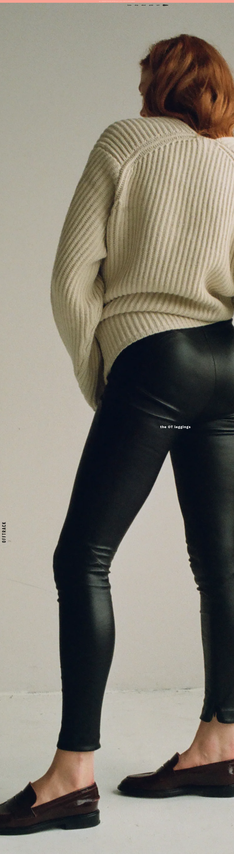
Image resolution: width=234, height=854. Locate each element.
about (143, 5)
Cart (158, 5)
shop (136, 5)
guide (151, 5)
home (129, 5)
